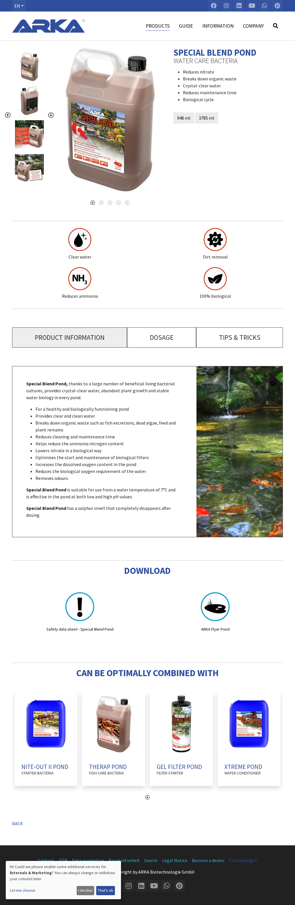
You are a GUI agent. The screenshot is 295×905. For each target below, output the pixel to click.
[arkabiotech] (48, 26)
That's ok (105, 890)
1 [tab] (93, 202)
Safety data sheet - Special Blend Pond (80, 629)
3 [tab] (110, 202)
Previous (8, 115)
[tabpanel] (110, 119)
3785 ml (206, 118)
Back (17, 823)
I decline (85, 890)
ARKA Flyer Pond (215, 629)
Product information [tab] (70, 337)
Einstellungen (243, 860)
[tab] (69, 337)
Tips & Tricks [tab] (239, 337)
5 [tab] (127, 202)
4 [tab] (119, 202)
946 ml (183, 118)
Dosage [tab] (162, 337)
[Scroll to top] (285, 895)
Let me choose (22, 890)
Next (51, 115)
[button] (19, 6)
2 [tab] (101, 202)
